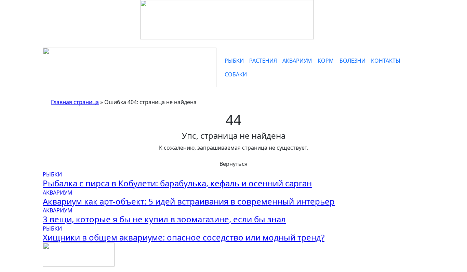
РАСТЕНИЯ (263, 60)
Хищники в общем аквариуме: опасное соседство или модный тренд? (183, 237)
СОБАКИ (236, 74)
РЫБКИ (234, 60)
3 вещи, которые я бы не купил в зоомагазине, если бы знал (164, 219)
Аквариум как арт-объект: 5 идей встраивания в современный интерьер (189, 201)
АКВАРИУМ (297, 60)
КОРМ (326, 60)
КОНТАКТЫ (385, 60)
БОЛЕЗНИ (352, 60)
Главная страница (75, 102)
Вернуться (233, 164)
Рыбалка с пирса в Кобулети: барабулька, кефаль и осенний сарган (177, 183)
